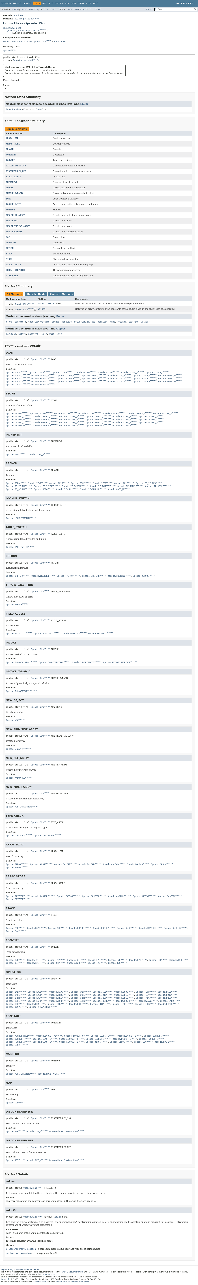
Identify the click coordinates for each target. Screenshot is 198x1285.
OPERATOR (11, 242)
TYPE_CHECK (12, 275)
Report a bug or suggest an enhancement (20, 1269)
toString (133, 322)
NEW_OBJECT (12, 220)
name (112, 322)
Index (88, 3)
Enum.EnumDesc (14, 109)
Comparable (25, 41)
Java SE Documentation (72, 1272)
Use (44, 3)
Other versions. (49, 1274)
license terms (41, 1282)
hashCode (103, 322)
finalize (67, 322)
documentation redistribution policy (72, 1282)
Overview (6, 3)
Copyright (5, 1279)
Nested (15, 9)
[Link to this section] (43, 97)
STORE (9, 259)
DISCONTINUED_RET (16, 171)
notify (22, 334)
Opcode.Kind (33, 30)
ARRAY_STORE (13, 144)
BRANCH (9, 149)
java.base (18, 15)
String (51, 303)
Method (51, 9)
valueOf (42, 303)
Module (17, 3)
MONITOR (10, 209)
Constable (59, 41)
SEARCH (149, 9)
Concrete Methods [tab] (61, 294)
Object (60, 328)
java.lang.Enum (15, 30)
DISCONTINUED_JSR (16, 165)
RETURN (9, 248)
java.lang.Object (12, 28)
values (41, 309)
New (67, 3)
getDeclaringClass (84, 322)
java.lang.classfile (23, 18)
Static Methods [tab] (35, 294)
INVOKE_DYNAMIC (14, 193)
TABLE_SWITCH (13, 264)
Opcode (7, 50)
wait (44, 334)
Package (27, 3)
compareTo (20, 322)
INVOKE (9, 187)
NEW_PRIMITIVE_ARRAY (18, 226)
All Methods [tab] (14, 294)
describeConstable (38, 322)
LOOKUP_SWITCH (14, 204)
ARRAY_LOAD (12, 138)
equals (55, 322)
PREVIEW (36, 18)
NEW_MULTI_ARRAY (15, 215)
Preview (59, 3)
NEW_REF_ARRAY (14, 231)
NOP (8, 237)
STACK (9, 253)
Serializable (10, 41)
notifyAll (33, 334)
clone (9, 322)
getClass (11, 334)
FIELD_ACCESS (13, 176)
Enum (15, 60)
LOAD (8, 198)
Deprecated (77, 3)
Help (95, 3)
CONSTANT (11, 154)
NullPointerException (18, 1253)
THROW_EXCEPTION (15, 270)
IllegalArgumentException (21, 1249)
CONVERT (10, 160)
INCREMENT (11, 182)
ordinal (121, 322)
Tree (50, 3)
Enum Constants (29, 9)
